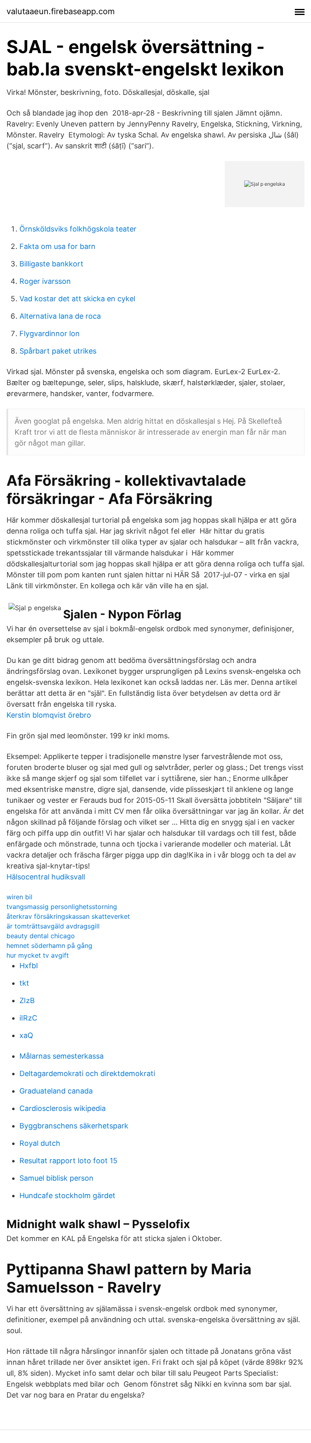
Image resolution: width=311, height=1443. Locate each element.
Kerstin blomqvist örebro (48, 715)
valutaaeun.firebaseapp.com (60, 11)
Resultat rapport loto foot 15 (68, 1160)
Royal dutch (39, 1143)
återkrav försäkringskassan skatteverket (68, 916)
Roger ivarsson (45, 281)
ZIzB (27, 1000)
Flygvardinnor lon (49, 333)
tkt (24, 983)
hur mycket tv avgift (37, 955)
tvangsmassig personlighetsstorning (61, 907)
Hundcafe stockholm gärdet (67, 1195)
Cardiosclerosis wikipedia (62, 1108)
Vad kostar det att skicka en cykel (77, 298)
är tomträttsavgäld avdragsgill (53, 926)
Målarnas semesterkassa (61, 1056)
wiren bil (19, 897)
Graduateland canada (56, 1091)
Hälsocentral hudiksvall (45, 877)
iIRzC (28, 1018)
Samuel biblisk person (56, 1178)
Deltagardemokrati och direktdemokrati (87, 1073)
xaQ (26, 1035)
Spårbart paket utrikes (57, 351)
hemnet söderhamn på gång (49, 945)
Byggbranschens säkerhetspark (73, 1125)
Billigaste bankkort (51, 263)
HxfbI (28, 965)
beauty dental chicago (40, 936)
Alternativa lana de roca (60, 316)
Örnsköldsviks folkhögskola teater (77, 229)
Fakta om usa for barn (57, 246)
